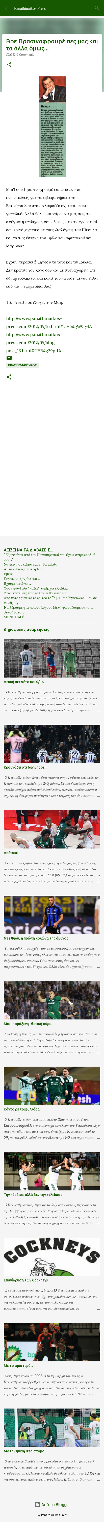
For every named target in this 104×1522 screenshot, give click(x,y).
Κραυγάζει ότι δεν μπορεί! (25, 767)
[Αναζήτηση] (97, 8)
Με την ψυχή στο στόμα (24, 1451)
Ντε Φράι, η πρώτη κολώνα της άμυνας (36, 938)
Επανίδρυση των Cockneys (26, 1280)
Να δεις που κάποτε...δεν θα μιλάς (30, 564)
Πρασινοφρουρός (22, 365)
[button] (9, 65)
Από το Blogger (55, 1504)
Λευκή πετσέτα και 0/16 (24, 682)
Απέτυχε (11, 853)
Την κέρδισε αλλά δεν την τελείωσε (33, 1195)
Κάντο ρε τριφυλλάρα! (22, 1109)
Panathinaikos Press (30, 8)
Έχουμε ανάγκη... (17, 583)
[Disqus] (52, 464)
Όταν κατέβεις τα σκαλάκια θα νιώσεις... (36, 593)
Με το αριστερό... (18, 1366)
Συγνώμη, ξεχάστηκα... (22, 578)
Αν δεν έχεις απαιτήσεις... (24, 569)
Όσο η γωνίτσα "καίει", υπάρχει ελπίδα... (36, 588)
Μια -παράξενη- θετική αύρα (27, 1024)
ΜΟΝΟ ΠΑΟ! (14, 617)
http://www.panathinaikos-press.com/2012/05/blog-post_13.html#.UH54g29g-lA (34, 342)
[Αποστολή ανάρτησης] (9, 359)
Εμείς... (9, 574)
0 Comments (25, 54)
